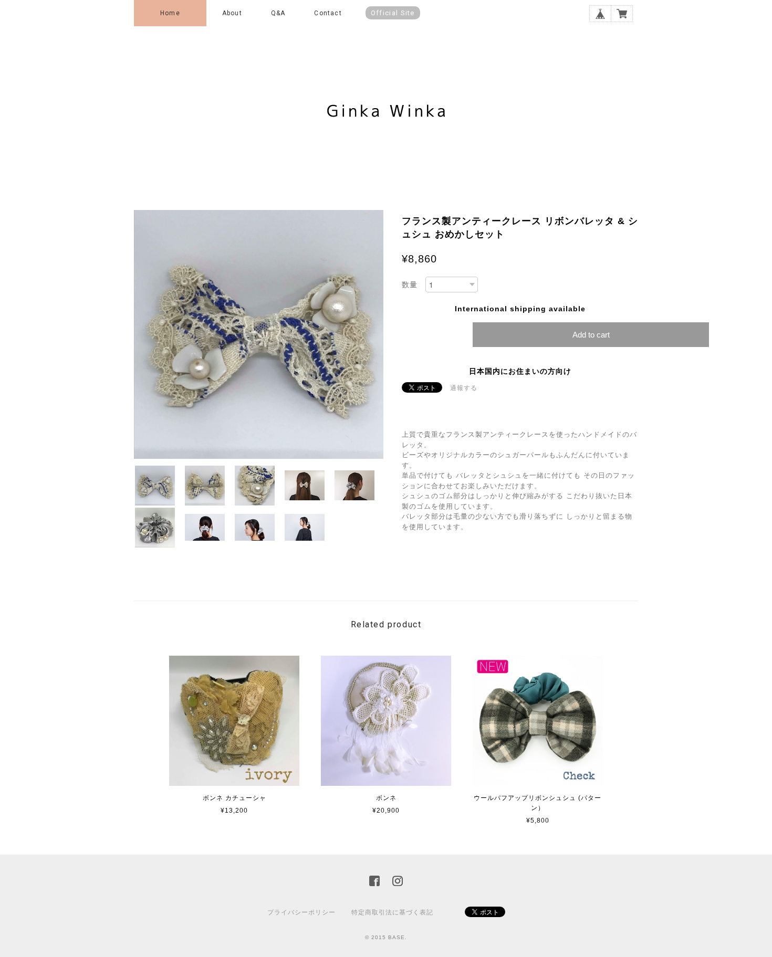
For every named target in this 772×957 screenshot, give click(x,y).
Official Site (393, 13)
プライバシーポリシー (301, 912)
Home (170, 13)
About (232, 13)
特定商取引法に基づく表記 (392, 912)
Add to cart (591, 334)
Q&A (278, 13)
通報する (463, 388)
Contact (327, 13)
